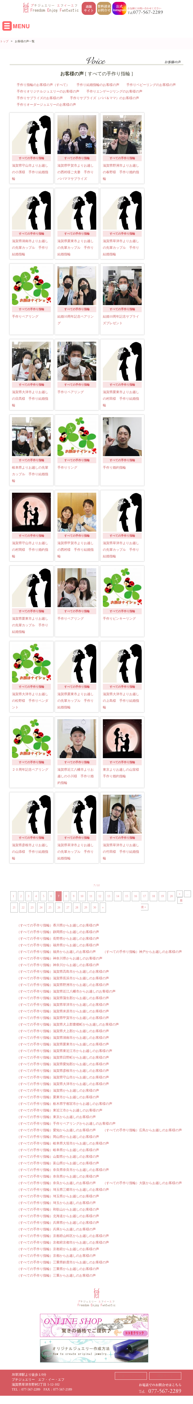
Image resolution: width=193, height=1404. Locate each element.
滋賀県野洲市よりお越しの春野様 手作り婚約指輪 (121, 172)
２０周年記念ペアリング (30, 769)
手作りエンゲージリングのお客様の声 (114, 91)
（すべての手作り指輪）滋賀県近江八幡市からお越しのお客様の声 (66, 991)
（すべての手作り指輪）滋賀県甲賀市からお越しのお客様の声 (63, 1018)
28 (76, 907)
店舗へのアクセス (131, 1376)
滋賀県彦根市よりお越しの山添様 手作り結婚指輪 (30, 851)
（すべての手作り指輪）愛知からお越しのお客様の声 (56, 1130)
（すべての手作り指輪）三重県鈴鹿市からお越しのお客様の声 (63, 1262)
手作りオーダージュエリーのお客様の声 (46, 104)
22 (23, 907)
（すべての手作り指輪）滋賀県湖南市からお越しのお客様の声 (63, 1037)
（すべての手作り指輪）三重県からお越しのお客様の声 (58, 1269)
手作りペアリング (25, 316)
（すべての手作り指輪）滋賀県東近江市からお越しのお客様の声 (64, 1051)
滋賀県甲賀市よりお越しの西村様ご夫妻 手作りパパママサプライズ (75, 172)
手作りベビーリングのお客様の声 (151, 85)
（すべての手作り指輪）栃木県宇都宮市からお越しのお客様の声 (64, 1104)
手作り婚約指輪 (114, 467)
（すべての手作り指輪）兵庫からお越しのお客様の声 (56, 1229)
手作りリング (67, 467)
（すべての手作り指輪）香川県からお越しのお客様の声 (58, 925)
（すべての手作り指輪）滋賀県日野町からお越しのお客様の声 (63, 1057)
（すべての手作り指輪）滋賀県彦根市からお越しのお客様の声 (63, 1070)
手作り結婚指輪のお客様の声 (97, 85)
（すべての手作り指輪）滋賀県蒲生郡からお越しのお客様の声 (63, 998)
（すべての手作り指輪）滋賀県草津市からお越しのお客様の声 (63, 1004)
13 (108, 896)
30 (94, 907)
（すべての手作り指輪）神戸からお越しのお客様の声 (142, 952)
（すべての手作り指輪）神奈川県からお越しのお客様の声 (59, 958)
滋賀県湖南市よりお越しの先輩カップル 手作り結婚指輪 (30, 247)
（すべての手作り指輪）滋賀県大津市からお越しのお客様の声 (63, 1084)
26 (58, 907)
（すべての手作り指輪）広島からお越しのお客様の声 (142, 1130)
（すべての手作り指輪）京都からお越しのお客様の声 (56, 1255)
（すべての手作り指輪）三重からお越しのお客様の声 (56, 1275)
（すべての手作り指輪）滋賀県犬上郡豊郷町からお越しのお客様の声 (68, 1024)
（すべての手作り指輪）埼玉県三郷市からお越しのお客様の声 (63, 1189)
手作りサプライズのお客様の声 (40, 98)
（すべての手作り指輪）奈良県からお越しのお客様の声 (58, 1176)
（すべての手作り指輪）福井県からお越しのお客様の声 (58, 945)
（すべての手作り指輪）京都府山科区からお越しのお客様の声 (63, 1236)
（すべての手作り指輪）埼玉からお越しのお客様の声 (56, 1203)
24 (41, 907)
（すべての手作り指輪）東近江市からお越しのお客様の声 (59, 1110)
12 (99, 896)
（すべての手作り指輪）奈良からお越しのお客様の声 (56, 1183)
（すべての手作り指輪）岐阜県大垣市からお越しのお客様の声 (63, 1143)
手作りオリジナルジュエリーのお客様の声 (48, 91)
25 (49, 907)
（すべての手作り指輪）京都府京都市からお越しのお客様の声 (63, 1242)
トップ (4, 41)
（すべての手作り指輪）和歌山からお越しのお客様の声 (58, 1209)
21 (14, 907)
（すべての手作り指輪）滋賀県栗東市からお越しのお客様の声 (63, 1044)
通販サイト (165, 1376)
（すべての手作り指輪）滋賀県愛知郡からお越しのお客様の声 (63, 1064)
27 (67, 907)
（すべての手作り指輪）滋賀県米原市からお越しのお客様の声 (63, 1011)
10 (81, 896)
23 (32, 907)
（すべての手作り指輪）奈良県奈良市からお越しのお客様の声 (63, 1170)
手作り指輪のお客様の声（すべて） (43, 85)
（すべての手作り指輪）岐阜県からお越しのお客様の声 (58, 1150)
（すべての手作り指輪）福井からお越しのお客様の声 (56, 952)
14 (117, 896)
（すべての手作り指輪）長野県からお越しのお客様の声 (58, 938)
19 (162, 896)
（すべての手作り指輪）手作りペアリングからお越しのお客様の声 (66, 1123)
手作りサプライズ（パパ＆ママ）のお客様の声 (104, 98)
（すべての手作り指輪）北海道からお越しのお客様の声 (58, 1216)
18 (153, 896)
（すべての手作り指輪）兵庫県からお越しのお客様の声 (58, 1222)
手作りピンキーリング (119, 618)
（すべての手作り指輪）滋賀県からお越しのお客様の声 (58, 1090)
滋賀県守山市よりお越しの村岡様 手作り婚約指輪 (30, 549)
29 (85, 907)
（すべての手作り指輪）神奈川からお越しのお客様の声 (58, 965)
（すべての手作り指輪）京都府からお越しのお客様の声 (58, 1249)
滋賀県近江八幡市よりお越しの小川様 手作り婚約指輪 (75, 776)
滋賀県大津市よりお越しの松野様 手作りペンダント (30, 700)
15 (126, 896)
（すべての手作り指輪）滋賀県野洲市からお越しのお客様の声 (63, 985)
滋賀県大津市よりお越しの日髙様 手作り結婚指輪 (30, 398)
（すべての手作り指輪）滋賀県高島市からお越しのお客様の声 (63, 971)
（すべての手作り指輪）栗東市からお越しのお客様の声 (58, 1097)
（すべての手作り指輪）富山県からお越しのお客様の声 (58, 1163)
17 (144, 896)
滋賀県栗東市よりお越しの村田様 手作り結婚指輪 (121, 398)
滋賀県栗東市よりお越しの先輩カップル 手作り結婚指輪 (75, 247)
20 (171, 896)
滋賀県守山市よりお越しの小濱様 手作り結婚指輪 (30, 172)
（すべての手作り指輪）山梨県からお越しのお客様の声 (58, 1156)
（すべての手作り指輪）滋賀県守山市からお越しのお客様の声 (63, 1077)
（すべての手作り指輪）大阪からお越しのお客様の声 (142, 1183)
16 (135, 896)
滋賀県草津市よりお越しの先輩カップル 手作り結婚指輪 (121, 247)
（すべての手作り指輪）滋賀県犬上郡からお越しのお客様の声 (63, 1031)
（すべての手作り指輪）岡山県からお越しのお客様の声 (58, 1137)
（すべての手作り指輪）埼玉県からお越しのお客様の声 (58, 1196)
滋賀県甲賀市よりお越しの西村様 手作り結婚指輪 (75, 549)
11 (90, 896)
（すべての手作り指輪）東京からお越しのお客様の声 (56, 1117)
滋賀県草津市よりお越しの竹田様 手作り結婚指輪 (121, 851)
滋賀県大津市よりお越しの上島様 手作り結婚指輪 (121, 700)
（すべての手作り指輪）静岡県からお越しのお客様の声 (58, 932)
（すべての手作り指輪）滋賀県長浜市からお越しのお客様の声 (63, 978)
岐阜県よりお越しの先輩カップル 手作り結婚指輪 (30, 474)
